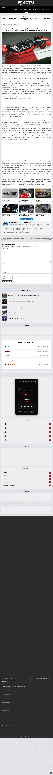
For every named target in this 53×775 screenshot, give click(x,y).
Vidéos (30, 9)
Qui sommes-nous (6, 694)
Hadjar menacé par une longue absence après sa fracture (20, 312)
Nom (3, 263)
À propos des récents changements (9, 725)
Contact (47, 9)
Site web (4, 272)
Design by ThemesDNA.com (26, 736)
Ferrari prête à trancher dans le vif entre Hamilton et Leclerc (21, 301)
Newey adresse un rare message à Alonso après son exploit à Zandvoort (23, 295)
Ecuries (21, 9)
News (25, 16)
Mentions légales (5, 710)
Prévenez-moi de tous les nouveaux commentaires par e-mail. (15, 276)
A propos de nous (41, 9)
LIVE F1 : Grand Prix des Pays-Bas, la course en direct (20, 318)
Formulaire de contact (6, 702)
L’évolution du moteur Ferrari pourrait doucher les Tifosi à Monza (22, 307)
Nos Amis (26, 12)
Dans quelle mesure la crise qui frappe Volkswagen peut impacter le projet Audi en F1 (26, 19)
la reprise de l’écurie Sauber (27, 72)
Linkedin (31, 219)
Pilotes (25, 9)
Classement (15, 9)
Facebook (25, 219)
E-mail (4, 267)
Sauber (28, 16)
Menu (4, 7)
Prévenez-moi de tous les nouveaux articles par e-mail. (14, 278)
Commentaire (5, 248)
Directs (34, 9)
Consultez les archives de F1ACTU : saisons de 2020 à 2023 (14, 686)
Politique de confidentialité (7, 717)
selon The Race (15, 87)
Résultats (9, 9)
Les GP (5, 9)
